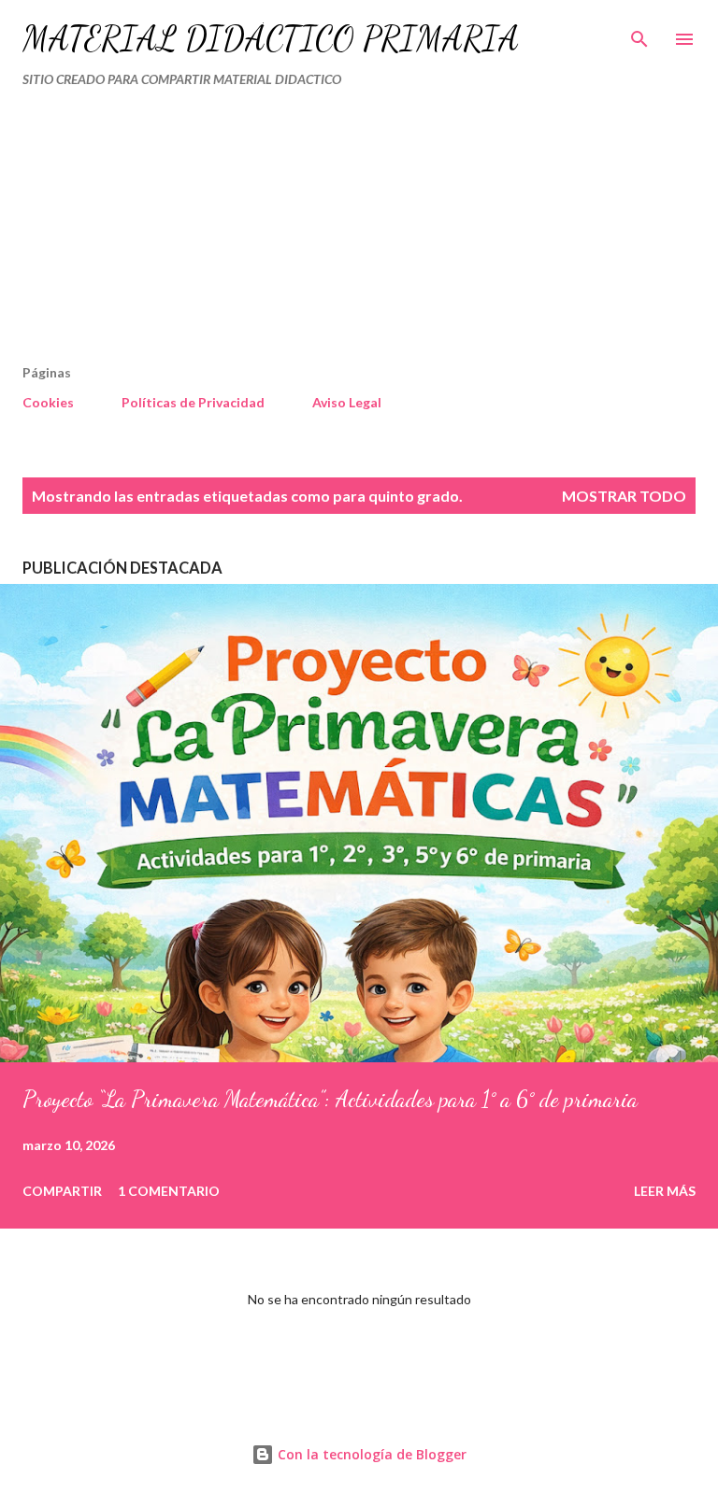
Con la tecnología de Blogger (370, 1454)
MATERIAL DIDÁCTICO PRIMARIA (270, 39)
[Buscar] (639, 33)
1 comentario (169, 1191)
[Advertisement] (319, 233)
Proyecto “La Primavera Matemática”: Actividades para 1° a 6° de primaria (330, 1099)
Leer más (665, 1191)
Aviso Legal (346, 402)
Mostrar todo (624, 496)
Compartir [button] (62, 1191)
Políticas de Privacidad (193, 402)
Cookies (48, 402)
